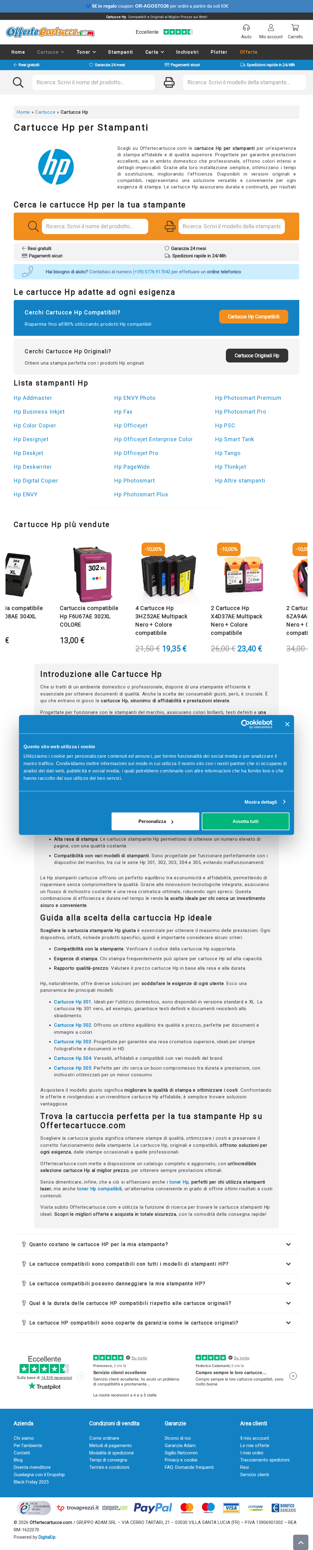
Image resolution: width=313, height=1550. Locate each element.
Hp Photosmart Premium (248, 398)
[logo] (50, 32)
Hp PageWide (132, 467)
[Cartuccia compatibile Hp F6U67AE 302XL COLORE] (78, 573)
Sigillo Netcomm (181, 1453)
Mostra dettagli (261, 801)
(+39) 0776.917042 (151, 272)
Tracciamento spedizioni (264, 1460)
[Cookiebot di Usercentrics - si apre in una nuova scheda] (245, 724)
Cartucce (45, 112)
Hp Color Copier (35, 425)
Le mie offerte (254, 1445)
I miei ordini (251, 1453)
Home (23, 112)
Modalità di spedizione (111, 1453)
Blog (18, 1460)
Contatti (22, 1453)
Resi (244, 1467)
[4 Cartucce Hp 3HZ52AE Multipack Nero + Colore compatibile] (154, 573)
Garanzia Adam (180, 1445)
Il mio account (254, 1438)
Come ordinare (104, 1438)
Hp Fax (123, 411)
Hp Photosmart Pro (240, 411)
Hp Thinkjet (230, 467)
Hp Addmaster (33, 398)
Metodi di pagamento (110, 1445)
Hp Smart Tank (235, 439)
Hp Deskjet (28, 453)
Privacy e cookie (181, 1460)
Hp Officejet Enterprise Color (153, 439)
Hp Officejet (131, 425)
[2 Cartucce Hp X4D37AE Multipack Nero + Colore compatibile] (229, 573)
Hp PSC (225, 425)
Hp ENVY (26, 494)
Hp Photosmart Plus (141, 494)
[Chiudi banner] (287, 724)
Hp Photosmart (134, 480)
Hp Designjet (31, 439)
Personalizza (152, 821)
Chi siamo (24, 1438)
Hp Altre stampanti (240, 480)
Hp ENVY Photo (135, 398)
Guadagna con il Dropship (39, 1474)
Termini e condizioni (109, 1467)
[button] (62, 52)
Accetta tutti (246, 821)
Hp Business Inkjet (39, 411)
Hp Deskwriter (33, 467)
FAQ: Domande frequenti (189, 1467)
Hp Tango (228, 453)
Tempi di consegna (108, 1460)
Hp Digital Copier (36, 480)
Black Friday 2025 (31, 1482)
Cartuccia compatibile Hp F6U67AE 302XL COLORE (74, 616)
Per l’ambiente (28, 1445)
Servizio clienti (254, 1474)
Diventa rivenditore (32, 1467)
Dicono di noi (178, 1438)
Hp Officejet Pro (136, 453)
